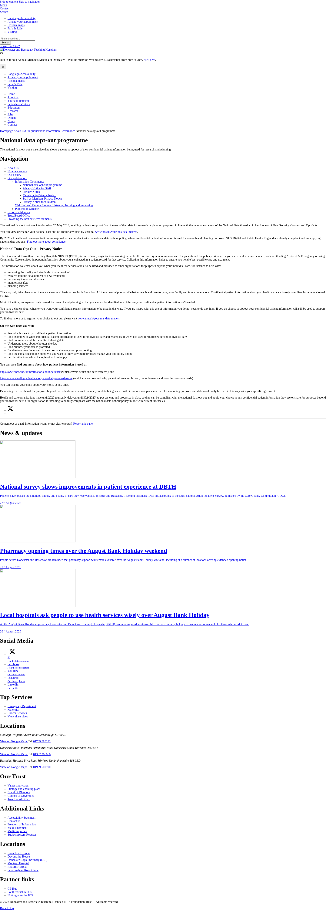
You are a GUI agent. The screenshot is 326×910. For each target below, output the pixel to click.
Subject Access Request (22, 834)
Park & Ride (15, 28)
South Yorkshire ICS (20, 892)
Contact (12, 124)
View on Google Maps (14, 741)
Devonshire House (19, 856)
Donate (12, 117)
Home (11, 94)
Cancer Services (17, 713)
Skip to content (9, 1)
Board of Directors (19, 792)
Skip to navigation (29, 1)
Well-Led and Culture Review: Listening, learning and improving (54, 205)
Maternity (13, 709)
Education (14, 107)
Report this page (83, 423)
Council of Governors (21, 795)
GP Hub (12, 888)
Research (13, 111)
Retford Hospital (17, 866)
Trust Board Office (19, 215)
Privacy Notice (31, 191)
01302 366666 (42, 754)
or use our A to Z (10, 46)
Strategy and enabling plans (24, 788)
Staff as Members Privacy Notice (42, 198)
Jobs (10, 114)
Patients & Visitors (19, 104)
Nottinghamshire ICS (20, 895)
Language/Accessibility (21, 18)
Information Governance (60, 131)
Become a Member (19, 212)
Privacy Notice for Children (39, 202)
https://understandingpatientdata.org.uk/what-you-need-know (36, 378)
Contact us (14, 821)
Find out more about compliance (46, 241)
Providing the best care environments (30, 219)
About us (13, 97)
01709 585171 (42, 741)
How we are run (17, 171)
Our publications (35, 131)
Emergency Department (22, 706)
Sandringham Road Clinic (23, 870)
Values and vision (18, 785)
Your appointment (18, 100)
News (11, 121)
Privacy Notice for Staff (37, 188)
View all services (18, 716)
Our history (14, 174)
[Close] (3, 67)
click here (149, 59)
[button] (163, 5)
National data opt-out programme (42, 185)
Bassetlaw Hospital (19, 853)
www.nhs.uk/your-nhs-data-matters (116, 231)
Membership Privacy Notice (39, 195)
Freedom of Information (22, 824)
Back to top (7, 908)
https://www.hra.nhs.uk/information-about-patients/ (30, 371)
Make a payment (17, 827)
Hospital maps (16, 25)
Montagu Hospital (18, 863)
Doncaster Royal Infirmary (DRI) (27, 859)
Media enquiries (17, 831)
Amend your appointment (23, 21)
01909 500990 (42, 767)
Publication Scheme (27, 208)
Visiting (12, 31)
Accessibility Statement (21, 817)
